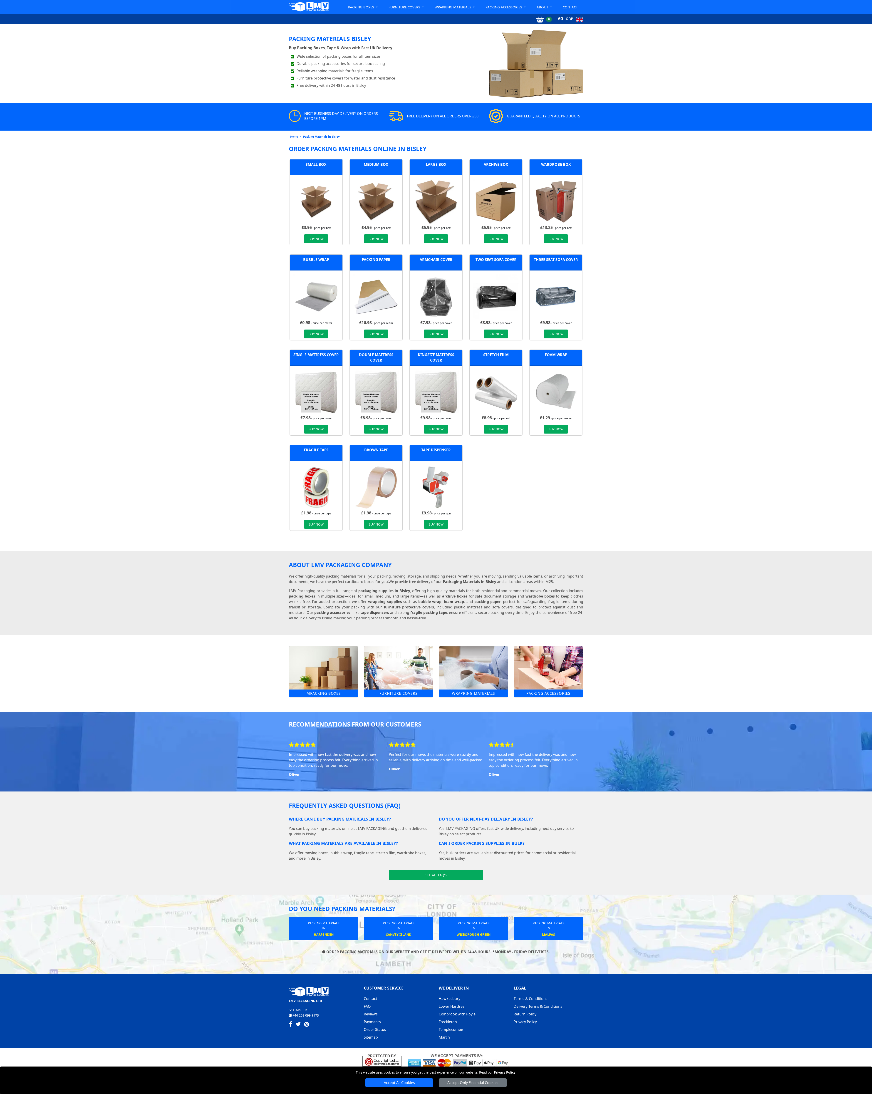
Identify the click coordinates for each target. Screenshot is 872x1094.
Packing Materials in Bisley (321, 137)
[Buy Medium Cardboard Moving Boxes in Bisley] (376, 201)
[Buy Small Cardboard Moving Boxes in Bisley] (316, 201)
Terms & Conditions (530, 998)
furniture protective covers (409, 607)
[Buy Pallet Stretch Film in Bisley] (496, 391)
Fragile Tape (316, 449)
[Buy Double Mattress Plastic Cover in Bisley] (376, 391)
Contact (570, 7)
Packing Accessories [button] (504, 7)
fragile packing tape (428, 612)
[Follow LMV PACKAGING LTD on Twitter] (298, 1024)
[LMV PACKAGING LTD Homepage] (309, 6)
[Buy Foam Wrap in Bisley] (556, 391)
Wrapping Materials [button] (453, 7)
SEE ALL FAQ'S (436, 875)
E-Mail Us (299, 1010)
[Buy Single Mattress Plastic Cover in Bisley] (316, 391)
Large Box (436, 164)
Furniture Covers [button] (405, 7)
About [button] (543, 7)
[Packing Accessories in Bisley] (548, 668)
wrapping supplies (385, 601)
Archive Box (496, 164)
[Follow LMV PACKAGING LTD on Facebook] (290, 1024)
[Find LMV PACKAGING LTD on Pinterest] (306, 1024)
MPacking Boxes (324, 693)
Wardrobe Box (556, 164)
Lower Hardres (451, 1006)
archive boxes (454, 596)
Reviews (371, 1014)
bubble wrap (429, 601)
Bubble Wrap (316, 259)
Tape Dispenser (436, 449)
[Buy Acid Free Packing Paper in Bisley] (376, 296)
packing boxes (302, 596)
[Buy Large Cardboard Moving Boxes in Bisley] (436, 201)
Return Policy (525, 1014)
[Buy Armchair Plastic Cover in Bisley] (436, 296)
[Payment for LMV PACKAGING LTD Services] (458, 1060)
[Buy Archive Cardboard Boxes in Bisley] (496, 201)
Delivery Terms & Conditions (538, 1006)
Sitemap (371, 1037)
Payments (372, 1021)
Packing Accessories (548, 693)
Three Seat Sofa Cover (556, 259)
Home (294, 137)
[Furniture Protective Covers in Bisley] (398, 668)
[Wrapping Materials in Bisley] (473, 668)
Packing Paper (376, 259)
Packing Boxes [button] (361, 7)
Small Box (316, 164)
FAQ (367, 1006)
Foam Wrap (556, 354)
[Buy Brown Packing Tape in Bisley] (376, 486)
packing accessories (332, 612)
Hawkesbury (449, 998)
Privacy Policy (504, 1072)
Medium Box (376, 164)
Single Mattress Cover (316, 354)
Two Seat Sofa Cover (496, 259)
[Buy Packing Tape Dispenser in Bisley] (436, 486)
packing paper (487, 601)
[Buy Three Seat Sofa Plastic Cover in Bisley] (556, 296)
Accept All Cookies (399, 1082)
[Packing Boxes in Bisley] (323, 668)
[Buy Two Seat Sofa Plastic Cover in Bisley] (496, 296)
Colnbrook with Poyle (457, 1014)
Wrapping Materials (473, 693)
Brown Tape (376, 449)
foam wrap (454, 601)
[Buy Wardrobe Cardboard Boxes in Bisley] (556, 201)
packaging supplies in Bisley (384, 590)
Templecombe (451, 1029)
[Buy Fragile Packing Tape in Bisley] (316, 486)
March (444, 1037)
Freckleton (448, 1021)
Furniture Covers (398, 693)
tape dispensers (374, 612)
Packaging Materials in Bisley (469, 581)
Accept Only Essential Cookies (472, 1082)
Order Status (375, 1029)
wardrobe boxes (540, 596)
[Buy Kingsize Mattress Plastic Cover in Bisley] (436, 391)
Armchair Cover (436, 259)
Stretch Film (496, 354)
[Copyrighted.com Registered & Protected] (384, 1060)
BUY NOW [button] (316, 239)
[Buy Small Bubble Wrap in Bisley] (316, 296)
